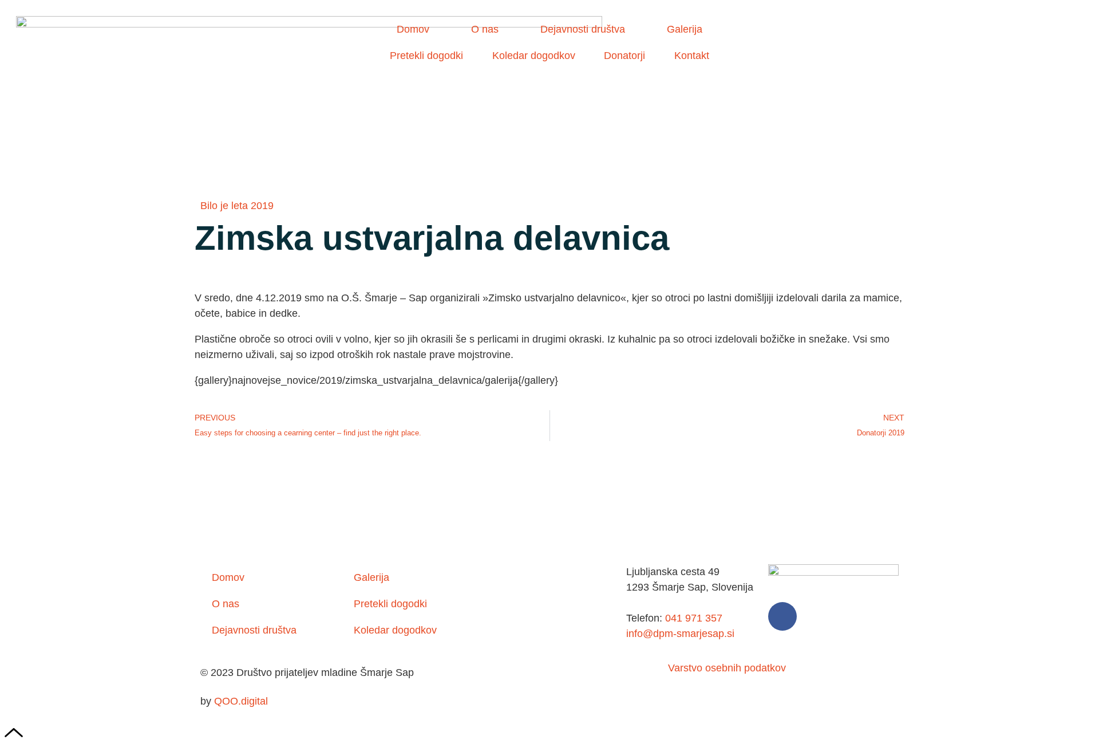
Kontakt (691, 55)
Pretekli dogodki (426, 55)
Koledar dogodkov (533, 55)
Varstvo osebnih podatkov (727, 668)
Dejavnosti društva (582, 29)
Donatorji (624, 55)
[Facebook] (782, 616)
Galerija (684, 29)
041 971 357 (692, 618)
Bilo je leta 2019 (237, 205)
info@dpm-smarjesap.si (680, 633)
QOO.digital (241, 701)
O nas (485, 29)
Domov (413, 29)
